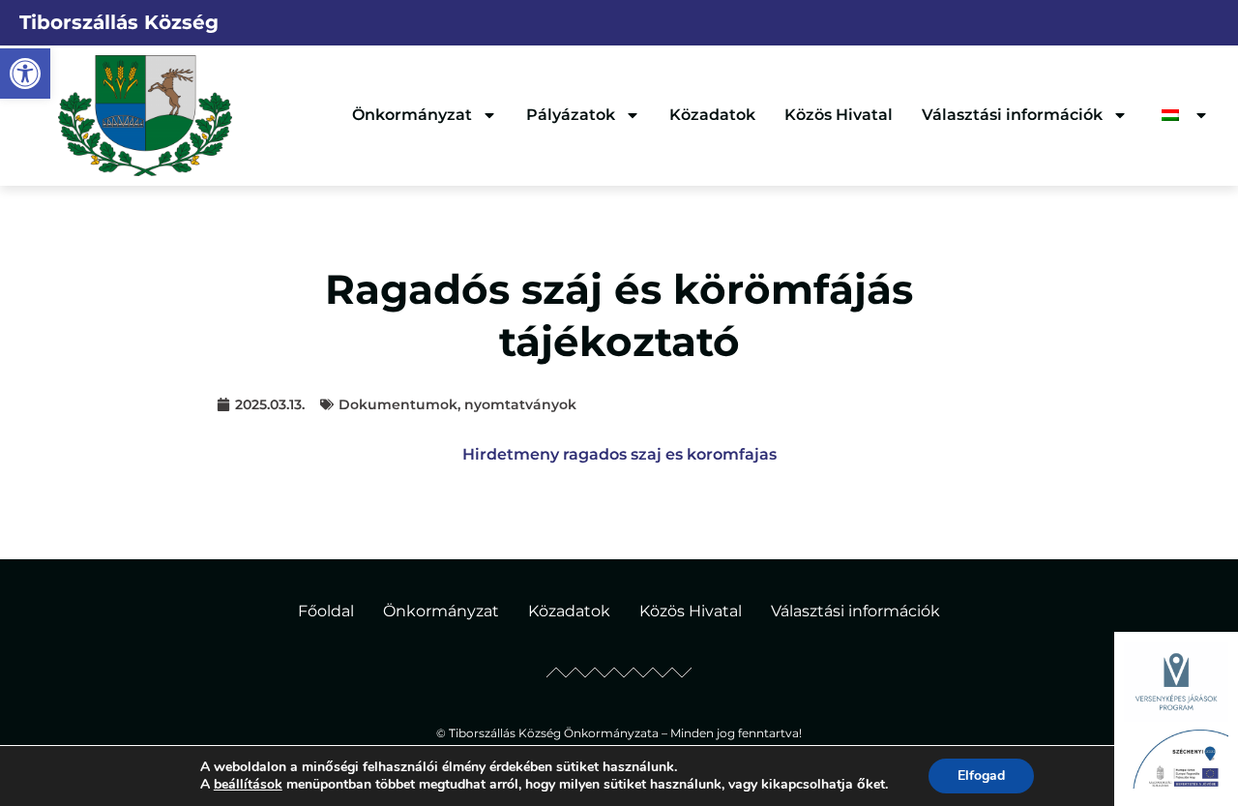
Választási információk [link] (1012, 114)
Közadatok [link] (712, 114)
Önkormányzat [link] (412, 114)
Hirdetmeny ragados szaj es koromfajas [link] (619, 454)
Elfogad (981, 775)
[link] (25, 73)
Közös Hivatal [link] (838, 114)
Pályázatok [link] (570, 114)
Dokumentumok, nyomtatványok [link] (457, 404)
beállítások (248, 784)
